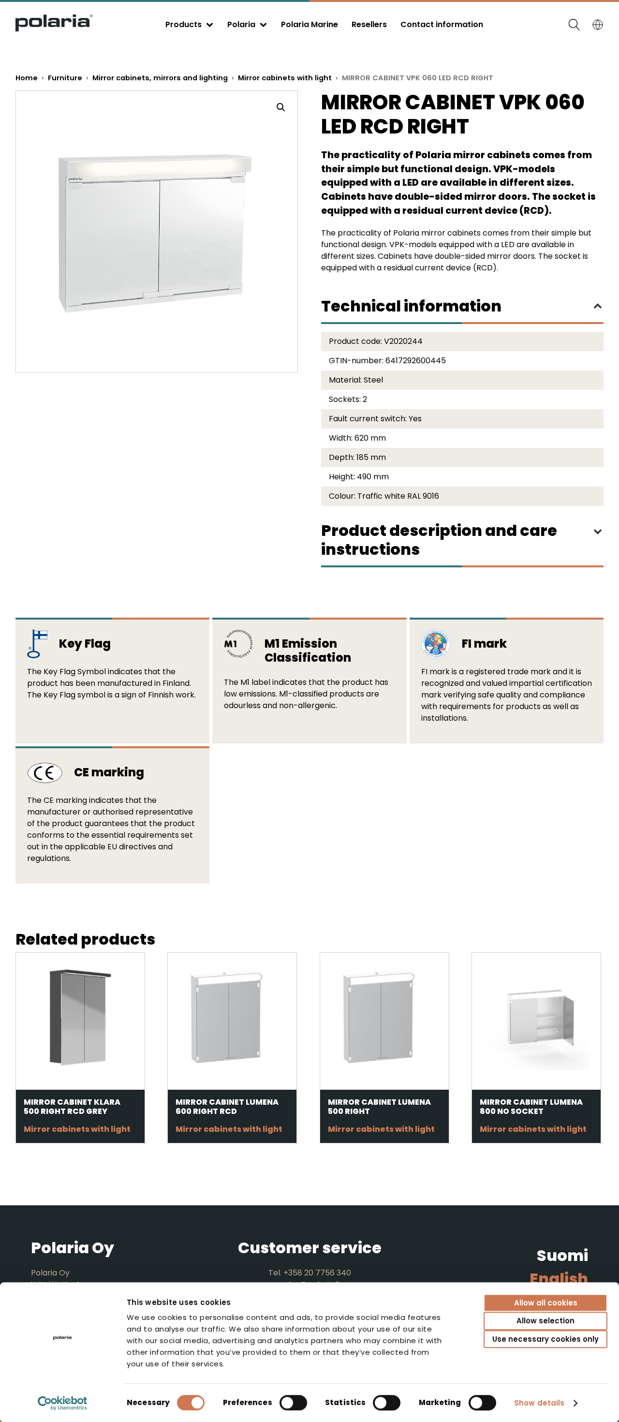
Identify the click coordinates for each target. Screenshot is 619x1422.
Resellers (369, 24)
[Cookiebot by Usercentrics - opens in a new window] (62, 1403)
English (559, 1278)
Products (183, 24)
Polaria (241, 24)
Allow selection (545, 1321)
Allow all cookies (545, 1303)
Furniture (65, 78)
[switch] (293, 1402)
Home (26, 78)
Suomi (562, 1255)
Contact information (441, 24)
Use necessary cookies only (545, 1339)
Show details (539, 1403)
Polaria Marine (309, 24)
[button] (281, 107)
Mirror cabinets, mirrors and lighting (160, 78)
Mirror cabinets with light (285, 78)
